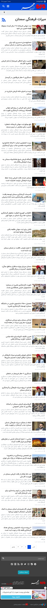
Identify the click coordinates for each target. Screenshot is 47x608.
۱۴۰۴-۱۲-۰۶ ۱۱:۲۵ (39, 316)
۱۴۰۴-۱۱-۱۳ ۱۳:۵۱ (38, 400)
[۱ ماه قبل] (39, 94)
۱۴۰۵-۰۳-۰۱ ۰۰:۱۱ (39, 190)
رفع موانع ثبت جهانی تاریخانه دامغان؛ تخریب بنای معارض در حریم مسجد (18, 125)
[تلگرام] (35, 564)
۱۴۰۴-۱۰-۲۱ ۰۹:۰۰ (39, 451)
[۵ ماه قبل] (39, 269)
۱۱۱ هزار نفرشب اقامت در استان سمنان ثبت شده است (17, 249)
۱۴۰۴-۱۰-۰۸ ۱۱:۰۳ (39, 542)
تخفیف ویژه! (16, 597)
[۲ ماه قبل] (39, 162)
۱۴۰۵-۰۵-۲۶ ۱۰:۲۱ (38, 57)
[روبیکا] (21, 564)
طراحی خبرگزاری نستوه (36, 605)
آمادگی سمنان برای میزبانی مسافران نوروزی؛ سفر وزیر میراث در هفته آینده (17, 321)
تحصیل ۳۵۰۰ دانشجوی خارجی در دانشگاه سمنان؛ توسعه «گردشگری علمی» (16, 305)
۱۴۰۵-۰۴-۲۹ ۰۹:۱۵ (38, 120)
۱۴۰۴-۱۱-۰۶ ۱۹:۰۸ (39, 418)
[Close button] (45, 588)
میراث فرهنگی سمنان (30, 19)
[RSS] (3, 20)
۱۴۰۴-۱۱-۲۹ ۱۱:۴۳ (39, 351)
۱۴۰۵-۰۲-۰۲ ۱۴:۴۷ (38, 209)
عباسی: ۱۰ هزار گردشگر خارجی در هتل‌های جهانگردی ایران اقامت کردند (16, 440)
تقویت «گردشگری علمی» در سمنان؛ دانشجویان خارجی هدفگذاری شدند (18, 286)
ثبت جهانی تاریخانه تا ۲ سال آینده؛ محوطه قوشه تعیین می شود (16, 27)
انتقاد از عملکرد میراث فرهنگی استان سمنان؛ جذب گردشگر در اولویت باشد (18, 424)
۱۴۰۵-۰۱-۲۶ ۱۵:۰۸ (38, 244)
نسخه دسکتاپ (23, 572)
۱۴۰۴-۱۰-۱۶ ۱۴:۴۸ (39, 505)
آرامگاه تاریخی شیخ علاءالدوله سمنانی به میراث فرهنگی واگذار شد (17, 160)
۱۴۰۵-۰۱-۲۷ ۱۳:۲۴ (38, 225)
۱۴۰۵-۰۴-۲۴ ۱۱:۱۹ (39, 139)
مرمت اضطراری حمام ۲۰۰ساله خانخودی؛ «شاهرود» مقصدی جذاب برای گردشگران (16, 144)
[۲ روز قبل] (39, 29)
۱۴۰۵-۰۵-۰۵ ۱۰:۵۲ (38, 104)
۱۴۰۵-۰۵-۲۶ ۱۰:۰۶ (38, 73)
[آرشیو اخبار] (15, 564)
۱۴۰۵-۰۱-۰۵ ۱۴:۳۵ (38, 281)
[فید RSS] (18, 564)
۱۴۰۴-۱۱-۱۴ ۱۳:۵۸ (38, 383)
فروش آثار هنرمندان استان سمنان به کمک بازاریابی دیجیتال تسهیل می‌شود (16, 510)
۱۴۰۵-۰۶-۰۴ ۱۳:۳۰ (38, 38)
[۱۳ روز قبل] (39, 80)
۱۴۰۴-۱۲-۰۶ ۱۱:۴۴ (39, 299)
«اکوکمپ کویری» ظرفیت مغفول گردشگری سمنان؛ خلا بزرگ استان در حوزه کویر (16, 214)
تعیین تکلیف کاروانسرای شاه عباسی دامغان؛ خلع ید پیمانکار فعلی (18, 338)
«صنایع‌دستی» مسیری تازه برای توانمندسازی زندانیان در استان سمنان (18, 43)
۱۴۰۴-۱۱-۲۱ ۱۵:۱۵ (39, 369)
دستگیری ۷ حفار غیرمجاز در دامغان (18, 374)
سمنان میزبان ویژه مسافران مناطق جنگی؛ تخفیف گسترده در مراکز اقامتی (16, 267)
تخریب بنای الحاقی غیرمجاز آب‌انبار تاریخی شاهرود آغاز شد (16, 62)
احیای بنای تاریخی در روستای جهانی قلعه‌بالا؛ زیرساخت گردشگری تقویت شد (17, 109)
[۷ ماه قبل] (39, 407)
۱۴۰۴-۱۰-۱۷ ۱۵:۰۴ (39, 470)
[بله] (31, 564)
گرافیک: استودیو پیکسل (20, 605)
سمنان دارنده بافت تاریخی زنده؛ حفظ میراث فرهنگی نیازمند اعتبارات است (18, 179)
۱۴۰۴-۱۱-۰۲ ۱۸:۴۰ (39, 435)
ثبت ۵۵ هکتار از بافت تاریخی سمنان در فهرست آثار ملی (17, 475)
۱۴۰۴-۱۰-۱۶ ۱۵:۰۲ (39, 486)
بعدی (13, 547)
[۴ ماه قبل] (39, 197)
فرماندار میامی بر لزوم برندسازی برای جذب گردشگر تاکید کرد (18, 492)
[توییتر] (25, 564)
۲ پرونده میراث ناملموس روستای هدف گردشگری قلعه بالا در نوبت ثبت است (17, 529)
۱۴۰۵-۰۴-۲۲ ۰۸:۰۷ (38, 155)
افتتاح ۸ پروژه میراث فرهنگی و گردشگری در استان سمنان (16, 389)
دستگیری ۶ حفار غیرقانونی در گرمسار (18, 77)
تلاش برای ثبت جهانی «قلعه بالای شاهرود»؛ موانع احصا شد (19, 230)
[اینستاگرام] (28, 564)
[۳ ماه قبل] (39, 181)
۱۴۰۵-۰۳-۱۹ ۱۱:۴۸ (38, 174)
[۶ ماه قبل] (39, 288)
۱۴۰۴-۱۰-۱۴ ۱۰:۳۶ (39, 524)
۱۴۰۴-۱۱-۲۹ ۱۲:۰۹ (39, 332)
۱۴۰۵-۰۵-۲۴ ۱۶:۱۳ (38, 87)
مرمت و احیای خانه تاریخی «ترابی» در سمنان (18, 92)
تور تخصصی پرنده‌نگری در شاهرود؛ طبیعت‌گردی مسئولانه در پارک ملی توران (17, 457)
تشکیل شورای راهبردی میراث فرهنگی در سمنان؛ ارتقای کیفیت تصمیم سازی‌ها (16, 356)
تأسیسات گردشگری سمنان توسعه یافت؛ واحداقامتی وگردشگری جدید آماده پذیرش (16, 195)
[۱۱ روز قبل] (39, 45)
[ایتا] (11, 564)
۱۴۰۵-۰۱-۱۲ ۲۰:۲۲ (38, 262)
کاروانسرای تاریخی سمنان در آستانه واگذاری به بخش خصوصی (18, 405)
